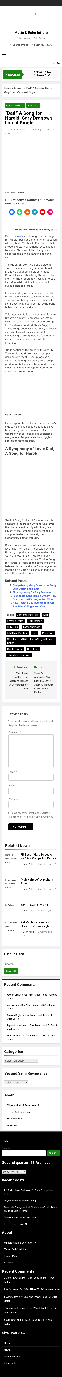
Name (12, 772)
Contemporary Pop (27, 614)
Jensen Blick (13, 994)
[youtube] (36, 14)
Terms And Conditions (19, 1112)
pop (35, 633)
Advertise (12, 1125)
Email (12, 785)
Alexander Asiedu (16, 129)
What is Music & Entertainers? (23, 1105)
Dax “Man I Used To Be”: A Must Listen (40, 1289)
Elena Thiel (12, 1035)
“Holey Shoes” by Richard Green (20, 1217)
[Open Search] (53, 63)
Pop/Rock (33, 105)
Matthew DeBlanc (17, 633)
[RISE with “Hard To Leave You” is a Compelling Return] (26, 74)
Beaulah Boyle (14, 1015)
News (7, 1349)
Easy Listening (15, 105)
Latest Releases (12, 1356)
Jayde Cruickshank (16, 1025)
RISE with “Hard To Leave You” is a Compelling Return (42, 74)
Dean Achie (28, 864)
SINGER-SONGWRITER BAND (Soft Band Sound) (30, 641)
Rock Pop (47, 633)
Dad (45, 614)
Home (7, 88)
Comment (14, 732)
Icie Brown (12, 1005)
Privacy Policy (14, 1118)
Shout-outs (10, 1363)
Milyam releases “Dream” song (20, 1200)
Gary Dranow (35, 620)
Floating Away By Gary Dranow (32, 592)
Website (13, 799)
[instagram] (28, 14)
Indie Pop (12, 627)
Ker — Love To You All (34, 905)
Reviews (18, 88)
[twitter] (31, 14)
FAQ (6, 1140)
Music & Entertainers (31, 33)
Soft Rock (33, 649)
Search (6, 1148)
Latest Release (31, 627)
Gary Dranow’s (14, 236)
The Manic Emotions (18, 655)
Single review (14, 649)
